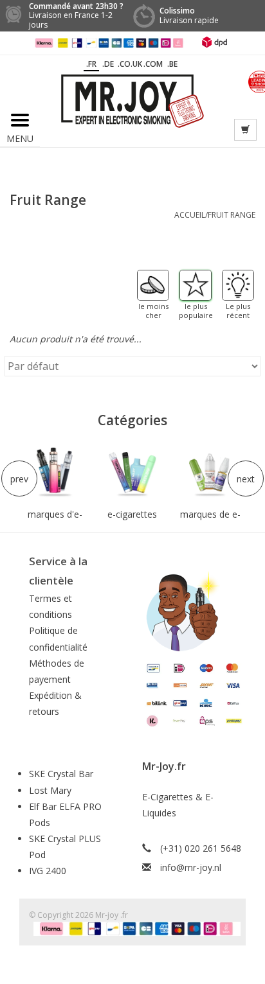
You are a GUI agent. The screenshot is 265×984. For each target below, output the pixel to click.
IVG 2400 (47, 871)
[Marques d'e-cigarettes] (55, 473)
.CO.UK (130, 63)
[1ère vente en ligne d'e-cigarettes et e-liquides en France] (132, 100)
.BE (172, 63)
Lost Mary (50, 790)
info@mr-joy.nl (190, 867)
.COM (153, 63)
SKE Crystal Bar (61, 774)
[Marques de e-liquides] (210, 473)
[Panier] (245, 130)
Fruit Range (231, 214)
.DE (108, 63)
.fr (91, 63)
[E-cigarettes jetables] (133, 473)
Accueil (189, 214)
